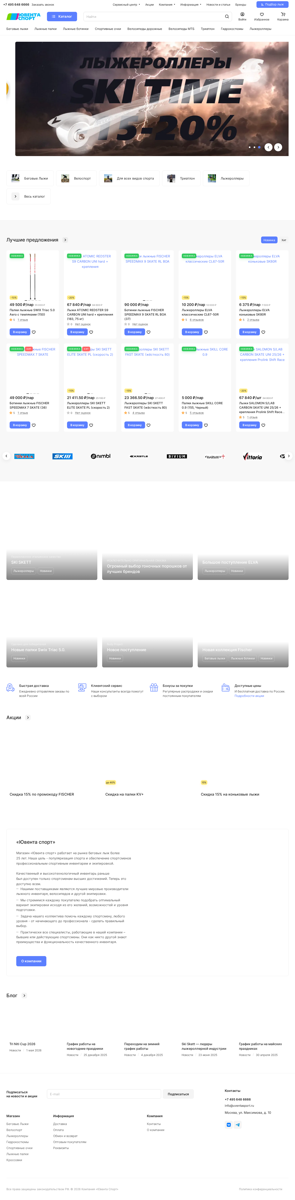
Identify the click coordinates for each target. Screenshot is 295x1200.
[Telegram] (238, 1125)
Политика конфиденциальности (260, 1189)
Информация (63, 1116)
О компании (31, 961)
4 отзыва (138, 412)
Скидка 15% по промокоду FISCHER (42, 794)
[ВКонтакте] (229, 1125)
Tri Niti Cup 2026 (22, 1044)
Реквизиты (61, 1148)
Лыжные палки (17, 1154)
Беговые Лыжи (17, 1124)
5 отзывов (197, 412)
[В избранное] (34, 332)
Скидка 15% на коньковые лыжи (230, 794)
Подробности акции (249, 696)
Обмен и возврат (65, 1136)
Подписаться (178, 1094)
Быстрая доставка (34, 686)
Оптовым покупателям (69, 1142)
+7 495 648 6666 (16, 4)
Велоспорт (14, 1130)
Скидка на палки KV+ (124, 794)
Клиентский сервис (106, 686)
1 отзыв (23, 319)
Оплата (58, 1130)
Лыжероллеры (17, 1136)
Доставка (60, 1124)
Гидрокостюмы (17, 1142)
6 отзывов (197, 319)
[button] (249, 147)
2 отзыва (253, 319)
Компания (155, 1116)
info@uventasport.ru (239, 1106)
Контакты (154, 1124)
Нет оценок (83, 324)
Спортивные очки (19, 1148)
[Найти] (227, 16)
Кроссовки (14, 1160)
